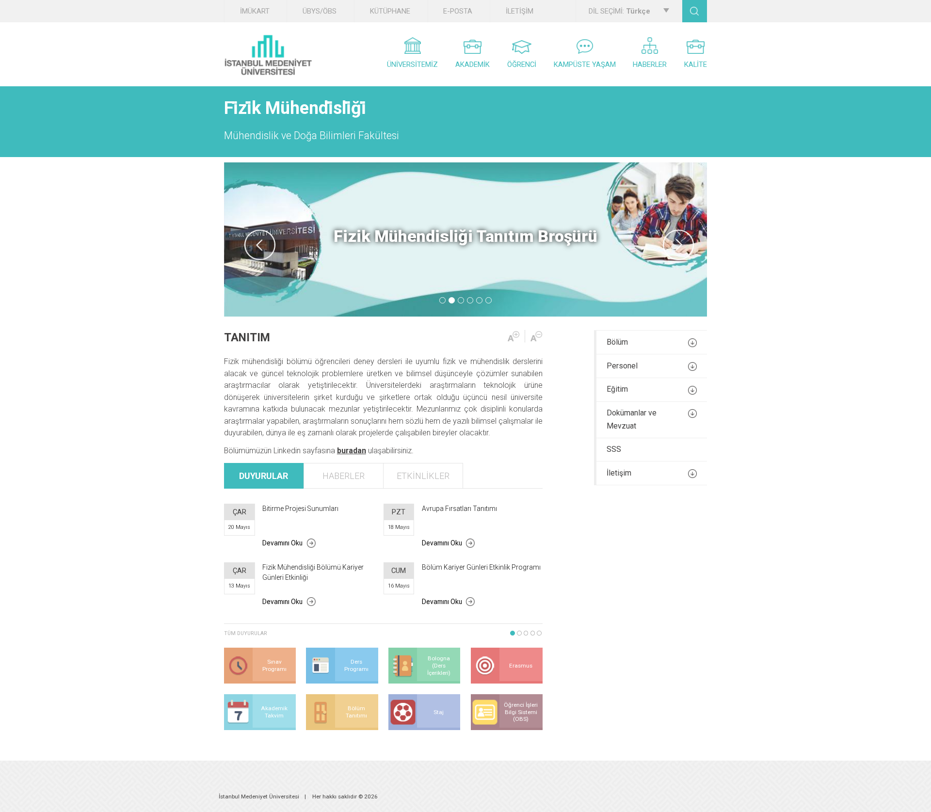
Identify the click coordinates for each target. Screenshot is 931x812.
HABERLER (650, 64)
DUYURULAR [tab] (263, 476)
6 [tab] (488, 300)
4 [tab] (470, 300)
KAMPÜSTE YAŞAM (585, 64)
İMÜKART (255, 11)
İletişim (619, 473)
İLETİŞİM (519, 11)
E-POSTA (457, 11)
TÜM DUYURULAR (245, 633)
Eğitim (617, 389)
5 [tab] (479, 300)
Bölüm (617, 342)
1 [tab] (442, 300)
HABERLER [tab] (343, 476)
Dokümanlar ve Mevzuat (632, 419)
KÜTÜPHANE (390, 11)
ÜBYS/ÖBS (320, 11)
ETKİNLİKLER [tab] (423, 476)
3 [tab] (461, 300)
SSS (614, 449)
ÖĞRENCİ (521, 64)
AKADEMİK (472, 64)
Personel (622, 365)
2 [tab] (452, 300)
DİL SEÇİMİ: (619, 11)
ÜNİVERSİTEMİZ (412, 64)
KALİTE (695, 64)
